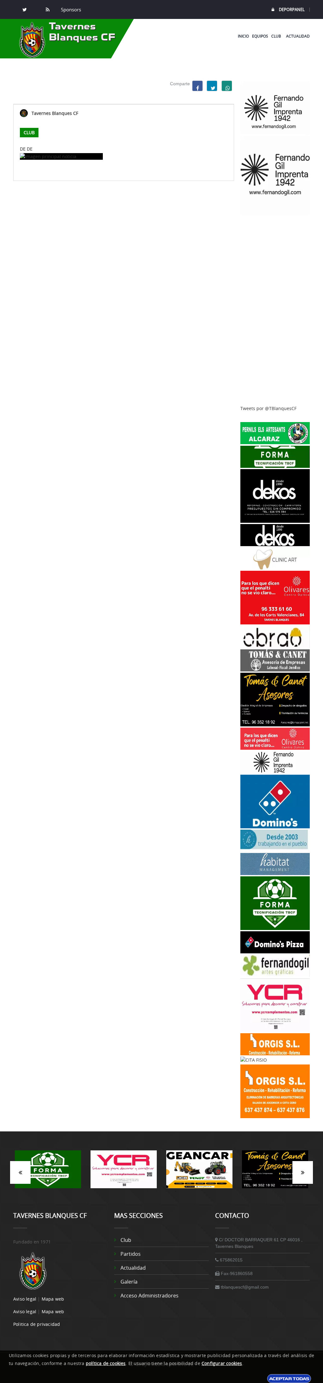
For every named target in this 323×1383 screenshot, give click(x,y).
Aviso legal (24, 1299)
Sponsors (70, 9)
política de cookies (106, 1363)
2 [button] (157, 1191)
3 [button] (166, 1191)
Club (277, 36)
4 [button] (176, 1191)
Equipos (260, 36)
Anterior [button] (20, 1172)
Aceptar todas (289, 1378)
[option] (48, 1172)
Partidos (130, 1253)
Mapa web (53, 1299)
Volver (123, 210)
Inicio (243, 36)
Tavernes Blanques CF (55, 113)
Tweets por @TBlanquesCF (268, 408)
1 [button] (147, 1191)
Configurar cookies (222, 1363)
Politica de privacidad (36, 1324)
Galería (129, 1281)
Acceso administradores (149, 1295)
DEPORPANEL (292, 10)
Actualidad (298, 36)
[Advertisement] (275, 310)
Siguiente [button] (302, 1172)
